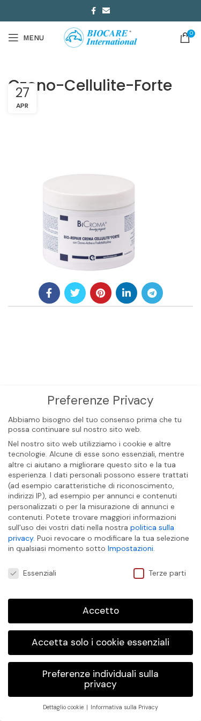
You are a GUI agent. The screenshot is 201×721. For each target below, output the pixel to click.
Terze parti (167, 573)
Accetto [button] (101, 610)
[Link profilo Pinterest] (100, 293)
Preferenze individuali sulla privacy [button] (100, 679)
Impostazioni (130, 548)
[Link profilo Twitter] (75, 293)
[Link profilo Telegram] (152, 293)
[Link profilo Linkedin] (126, 293)
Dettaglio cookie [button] (64, 707)
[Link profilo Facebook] (93, 11)
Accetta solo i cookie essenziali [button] (100, 642)
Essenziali (39, 573)
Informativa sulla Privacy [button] (124, 707)
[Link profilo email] (106, 11)
